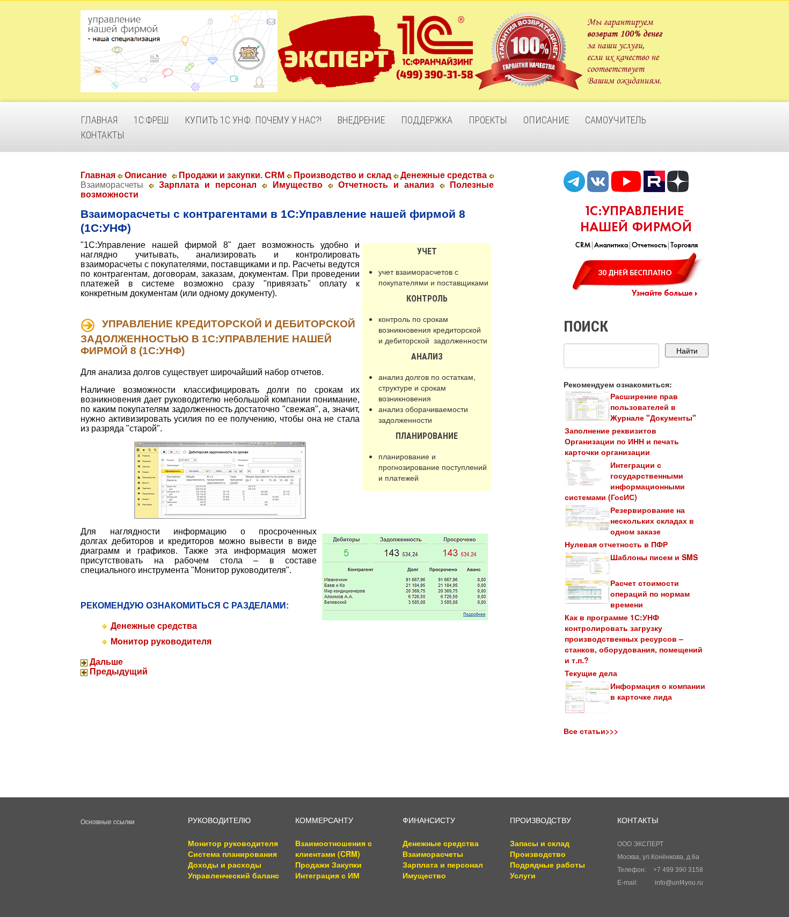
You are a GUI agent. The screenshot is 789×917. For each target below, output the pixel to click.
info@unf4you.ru (679, 882)
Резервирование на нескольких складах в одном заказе (652, 520)
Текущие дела (591, 672)
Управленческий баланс (233, 875)
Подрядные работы (547, 864)
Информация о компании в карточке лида (657, 691)
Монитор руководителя (161, 641)
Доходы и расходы (224, 864)
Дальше (105, 661)
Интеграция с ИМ (327, 875)
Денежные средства (443, 175)
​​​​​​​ (220, 479)
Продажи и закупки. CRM (231, 175)
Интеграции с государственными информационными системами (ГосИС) (625, 480)
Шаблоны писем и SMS (654, 557)
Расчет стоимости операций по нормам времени (650, 593)
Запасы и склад (539, 843)
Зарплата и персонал (208, 184)
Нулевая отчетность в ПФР (616, 544)
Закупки (347, 864)
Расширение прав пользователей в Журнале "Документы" (653, 407)
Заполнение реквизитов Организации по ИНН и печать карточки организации (622, 441)
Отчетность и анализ (386, 184)
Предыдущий (117, 671)
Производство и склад (342, 175)
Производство (538, 853)
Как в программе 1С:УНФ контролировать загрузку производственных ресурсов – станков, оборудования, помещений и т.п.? (634, 638)
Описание (146, 175)
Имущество (298, 184)
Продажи (312, 864)
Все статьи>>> (591, 730)
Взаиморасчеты (433, 853)
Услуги (523, 875)
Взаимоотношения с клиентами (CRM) (333, 848)
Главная (98, 175)
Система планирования (232, 853)
